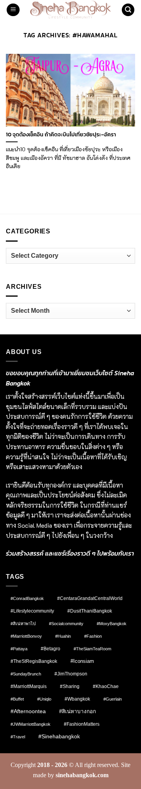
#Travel (18, 736)
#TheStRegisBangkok (34, 661)
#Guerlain (112, 699)
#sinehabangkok (59, 736)
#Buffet (17, 699)
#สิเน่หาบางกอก (77, 711)
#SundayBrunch (26, 674)
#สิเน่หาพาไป (23, 623)
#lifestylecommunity (32, 611)
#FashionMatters (81, 724)
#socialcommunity (66, 623)
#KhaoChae (106, 686)
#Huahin (63, 636)
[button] (13, 10)
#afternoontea (28, 711)
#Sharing (70, 686)
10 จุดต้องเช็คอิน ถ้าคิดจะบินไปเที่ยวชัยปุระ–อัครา (61, 134)
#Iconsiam (82, 661)
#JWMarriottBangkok (31, 724)
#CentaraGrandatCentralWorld (90, 598)
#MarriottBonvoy (26, 636)
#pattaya (19, 648)
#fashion (93, 636)
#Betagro (50, 648)
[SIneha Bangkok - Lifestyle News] (71, 10)
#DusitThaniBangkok (89, 610)
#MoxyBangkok (112, 623)
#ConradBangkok (27, 598)
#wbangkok (77, 699)
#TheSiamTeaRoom (92, 648)
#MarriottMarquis (29, 686)
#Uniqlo (44, 699)
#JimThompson (70, 674)
